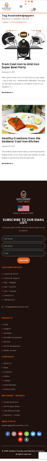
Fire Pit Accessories (12, 331)
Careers (7, 366)
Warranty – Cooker (12, 400)
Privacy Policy (9, 375)
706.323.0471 (9, 285)
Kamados (8, 319)
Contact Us (8, 281)
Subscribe (23, 246)
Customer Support (12, 264)
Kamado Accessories (13, 323)
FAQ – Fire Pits (10, 272)
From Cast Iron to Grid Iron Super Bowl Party (20, 65)
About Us (7, 349)
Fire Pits (7, 327)
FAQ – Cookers (10, 277)
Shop (6, 310)
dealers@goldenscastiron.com (15, 411)
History (7, 362)
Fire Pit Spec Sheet (12, 392)
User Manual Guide (12, 396)
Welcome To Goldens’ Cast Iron (15, 19)
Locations (8, 357)
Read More (7, 92)
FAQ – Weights (10, 268)
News (6, 353)
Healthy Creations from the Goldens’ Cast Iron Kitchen (21, 140)
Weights (7, 314)
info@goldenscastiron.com (17, 292)
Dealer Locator (10, 336)
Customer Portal (11, 259)
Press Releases (10, 370)
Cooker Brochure (11, 387)
